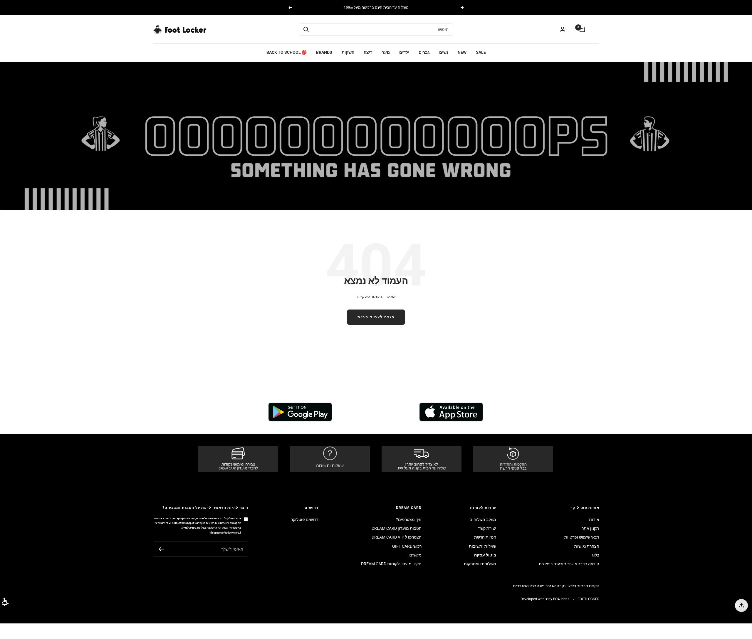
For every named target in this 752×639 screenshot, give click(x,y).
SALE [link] (481, 52)
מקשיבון (414, 555)
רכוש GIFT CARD (407, 546)
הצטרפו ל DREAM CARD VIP (397, 537)
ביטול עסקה (485, 555)
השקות (348, 52)
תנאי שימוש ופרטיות (581, 537)
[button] (5, 602)
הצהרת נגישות (586, 546)
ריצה (368, 52)
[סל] (582, 29)
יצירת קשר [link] (487, 528)
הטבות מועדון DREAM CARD (397, 528)
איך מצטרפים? (409, 519)
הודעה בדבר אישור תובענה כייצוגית (569, 563)
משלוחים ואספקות (480, 563)
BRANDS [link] (324, 52)
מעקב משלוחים (482, 519)
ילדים (404, 52)
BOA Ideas (561, 599)
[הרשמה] (161, 549)
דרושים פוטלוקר (304, 519)
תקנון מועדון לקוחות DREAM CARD (391, 563)
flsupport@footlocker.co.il (225, 532)
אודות (594, 519)
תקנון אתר (590, 528)
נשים (443, 52)
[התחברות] (562, 29)
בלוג (595, 555)
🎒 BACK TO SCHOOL (286, 52)
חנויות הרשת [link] (485, 537)
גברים (424, 52)
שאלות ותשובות (482, 546)
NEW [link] (462, 52)
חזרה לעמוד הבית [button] (376, 317)
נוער (386, 52)
